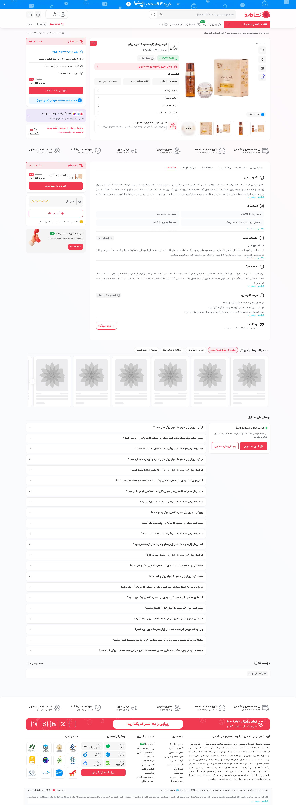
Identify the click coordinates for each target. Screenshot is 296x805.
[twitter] (63, 724)
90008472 (55, 24)
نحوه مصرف (206, 167)
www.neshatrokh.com (36, 790)
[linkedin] (53, 724)
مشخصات (240, 167)
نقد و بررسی (256, 167)
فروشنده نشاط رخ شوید (34, 33)
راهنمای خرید (224, 167)
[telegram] (44, 724)
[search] (153, 15)
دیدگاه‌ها (171, 167)
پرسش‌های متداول (225, 446)
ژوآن (76, 51)
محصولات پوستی (250, 33)
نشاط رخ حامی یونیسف (168, 790)
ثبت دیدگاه (104, 326)
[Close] (4, 4)
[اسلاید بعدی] (32, 381)
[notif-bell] (38, 14)
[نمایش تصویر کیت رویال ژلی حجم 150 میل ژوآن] (258, 128)
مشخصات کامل (110, 81)
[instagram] (34, 724)
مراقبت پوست (233, 33)
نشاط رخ (265, 33)
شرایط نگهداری (188, 167)
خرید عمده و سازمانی (54, 33)
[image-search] (161, 15)
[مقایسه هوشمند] (262, 77)
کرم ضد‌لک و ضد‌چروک (214, 33)
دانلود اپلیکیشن (101, 772)
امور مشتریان (251, 446)
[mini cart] (29, 14)
